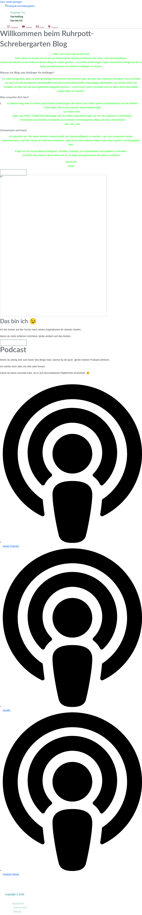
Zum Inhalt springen (11, 2)
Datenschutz (20, 907)
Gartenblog (16, 16)
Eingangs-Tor (18, 12)
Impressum (18, 903)
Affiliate (17, 911)
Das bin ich (16, 20)
